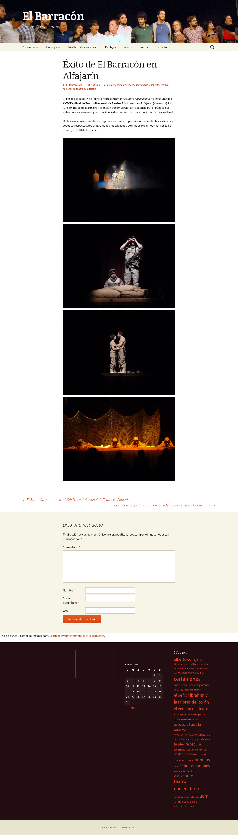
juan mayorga (192, 739)
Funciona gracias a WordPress (119, 827)
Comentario (71, 547)
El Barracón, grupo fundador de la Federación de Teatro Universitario (163, 505)
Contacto (161, 47)
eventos (178, 735)
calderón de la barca (200, 669)
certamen (199, 672)
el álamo (178, 719)
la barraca (205, 739)
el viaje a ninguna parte (189, 714)
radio (176, 766)
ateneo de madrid (183, 668)
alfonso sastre (199, 664)
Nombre (69, 590)
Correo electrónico (71, 600)
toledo (177, 796)
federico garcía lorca (194, 735)
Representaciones (194, 765)
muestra (177, 760)
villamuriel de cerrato (184, 806)
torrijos (195, 796)
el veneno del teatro (192, 708)
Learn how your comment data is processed (76, 636)
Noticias (95, 85)
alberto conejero (188, 659)
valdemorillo (190, 801)
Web (65, 610)
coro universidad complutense (192, 685)
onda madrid (187, 760)
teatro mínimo (183, 775)
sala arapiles (180, 771)
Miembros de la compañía (82, 47)
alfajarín (111, 85)
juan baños (179, 739)
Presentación (30, 47)
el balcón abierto (193, 689)
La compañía (53, 47)
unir (176, 802)
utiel (181, 801)
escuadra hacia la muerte (145, 85)
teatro (191, 771)
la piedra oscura (187, 744)
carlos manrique (183, 672)
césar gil (179, 689)
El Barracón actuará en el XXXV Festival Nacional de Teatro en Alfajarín (76, 499)
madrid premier (199, 754)
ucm (203, 796)
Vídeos (128, 47)
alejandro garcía (182, 664)
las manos (180, 749)
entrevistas (190, 719)
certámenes (123, 85)
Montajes (110, 47)
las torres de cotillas (197, 749)
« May (132, 707)
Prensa (144, 47)
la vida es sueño (183, 754)
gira (208, 735)
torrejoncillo (186, 796)
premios (202, 759)
